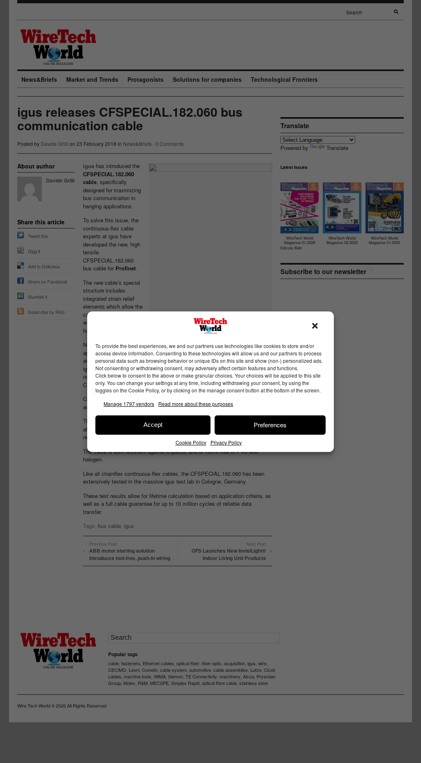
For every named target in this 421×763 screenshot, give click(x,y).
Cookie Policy (191, 442)
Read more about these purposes (195, 403)
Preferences (270, 424)
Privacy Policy (226, 442)
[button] (315, 326)
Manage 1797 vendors (129, 403)
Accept (152, 424)
